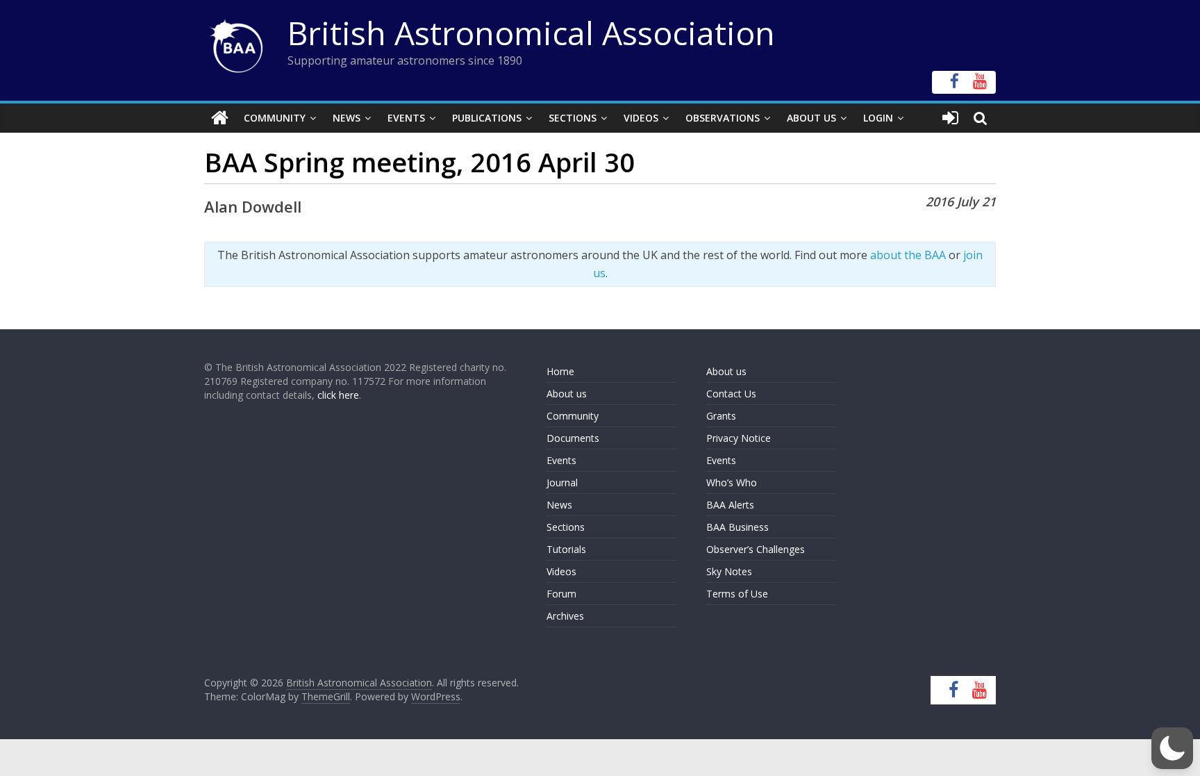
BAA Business (737, 527)
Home (560, 371)
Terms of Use (737, 593)
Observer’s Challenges (755, 549)
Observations (722, 117)
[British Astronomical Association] (219, 118)
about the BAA (908, 255)
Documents (573, 438)
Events (406, 117)
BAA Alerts (730, 504)
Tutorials (566, 549)
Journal (562, 482)
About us (567, 393)
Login (878, 117)
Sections (573, 117)
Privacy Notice (738, 438)
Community (275, 117)
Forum (561, 593)
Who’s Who (731, 482)
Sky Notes (729, 571)
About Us (811, 117)
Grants (721, 415)
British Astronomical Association (531, 32)
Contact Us (731, 393)
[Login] (950, 118)
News (346, 117)
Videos (641, 117)
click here (338, 395)
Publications (487, 117)
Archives (565, 615)
